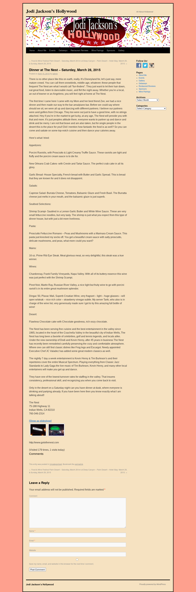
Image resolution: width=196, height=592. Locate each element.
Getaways (63, 50)
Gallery (121, 50)
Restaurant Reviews (79, 50)
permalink (79, 464)
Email (32, 540)
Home (32, 50)
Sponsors (111, 50)
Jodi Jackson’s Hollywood (51, 11)
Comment (33, 495)
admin (55, 73)
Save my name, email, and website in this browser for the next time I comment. (61, 563)
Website (32, 550)
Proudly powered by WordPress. (152, 584)
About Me (42, 50)
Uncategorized (56, 464)
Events (52, 50)
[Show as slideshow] (40, 421)
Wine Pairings (97, 50)
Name (32, 531)
